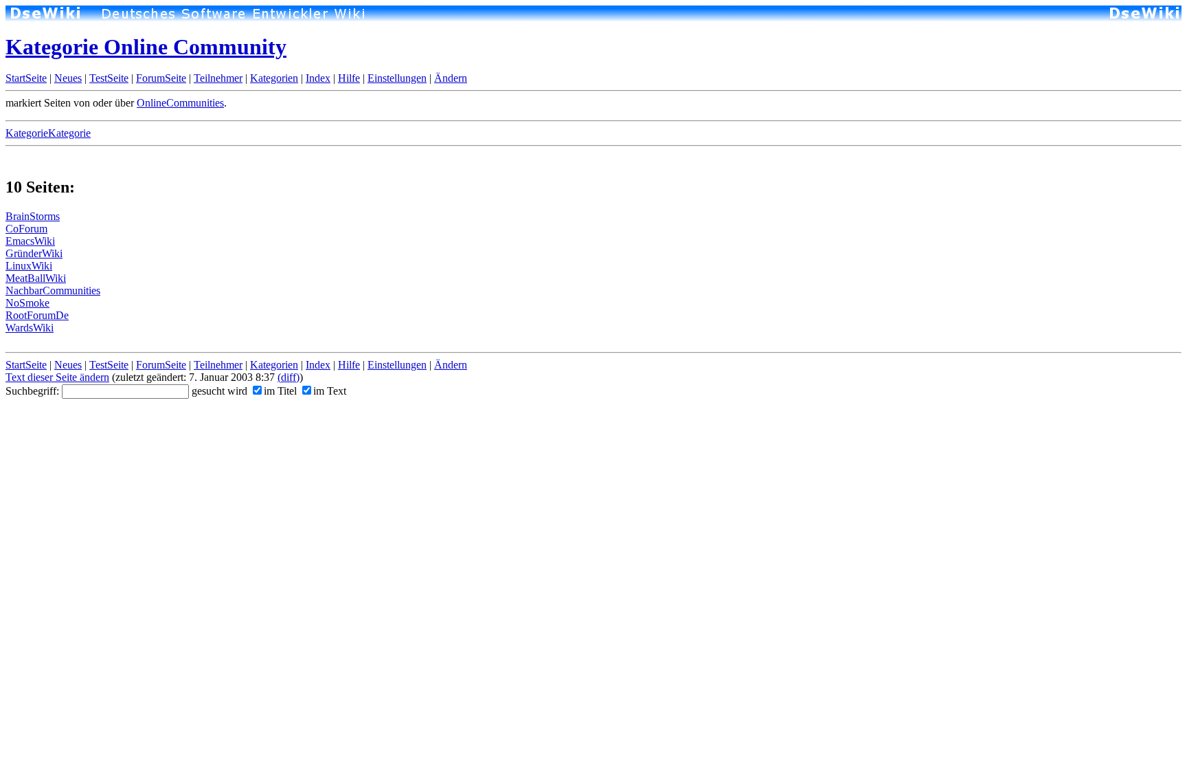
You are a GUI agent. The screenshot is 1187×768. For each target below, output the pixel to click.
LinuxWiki (28, 266)
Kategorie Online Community (145, 46)
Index (318, 78)
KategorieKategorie (48, 133)
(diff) (288, 377)
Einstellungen (397, 78)
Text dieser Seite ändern (57, 377)
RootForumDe (37, 315)
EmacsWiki (30, 241)
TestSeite (108, 78)
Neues (68, 78)
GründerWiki (34, 253)
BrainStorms (32, 216)
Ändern (450, 78)
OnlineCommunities (180, 103)
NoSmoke (27, 303)
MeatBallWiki (35, 278)
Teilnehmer (218, 78)
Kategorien (274, 78)
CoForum (26, 228)
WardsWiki (29, 327)
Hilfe (349, 78)
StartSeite (26, 78)
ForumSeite (161, 78)
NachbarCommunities (52, 290)
